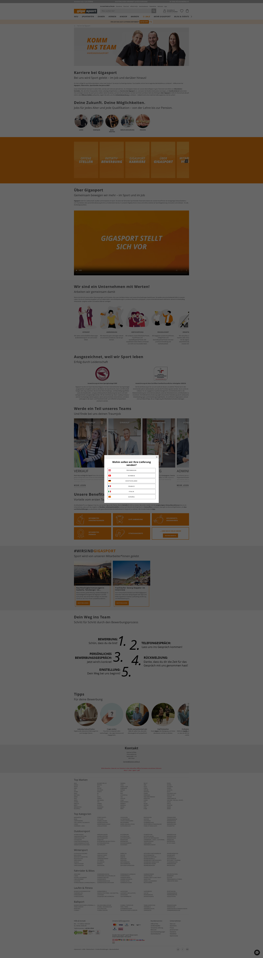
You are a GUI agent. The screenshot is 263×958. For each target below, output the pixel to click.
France (131, 486)
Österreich (131, 470)
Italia (131, 491)
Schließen (157, 457)
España (131, 497)
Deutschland (131, 481)
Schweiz (131, 476)
